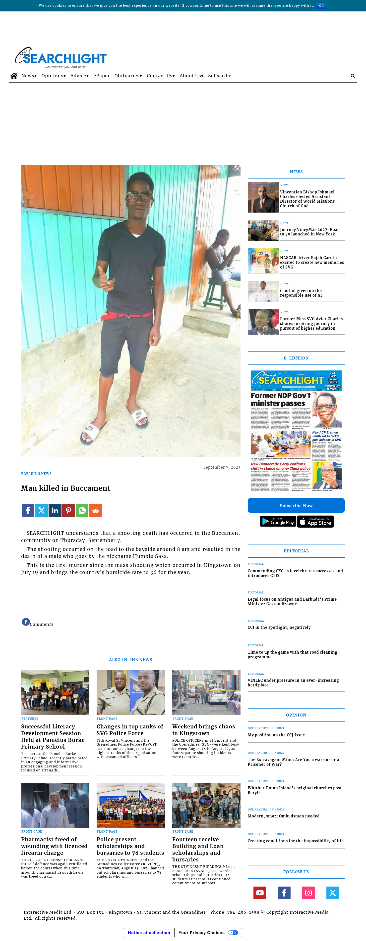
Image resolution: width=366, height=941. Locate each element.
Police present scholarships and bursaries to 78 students (130, 846)
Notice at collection (149, 932)
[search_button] (352, 76)
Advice (78, 76)
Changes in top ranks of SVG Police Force (130, 730)
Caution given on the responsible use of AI (301, 293)
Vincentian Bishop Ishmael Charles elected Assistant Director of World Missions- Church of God (308, 199)
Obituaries (127, 76)
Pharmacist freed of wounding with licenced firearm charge (54, 846)
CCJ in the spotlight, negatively (279, 627)
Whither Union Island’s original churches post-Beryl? (296, 790)
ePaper (102, 76)
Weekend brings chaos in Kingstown (203, 730)
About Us (190, 76)
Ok (321, 5)
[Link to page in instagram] (308, 893)
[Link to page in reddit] (95, 510)
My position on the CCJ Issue (276, 735)
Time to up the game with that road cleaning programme (292, 654)
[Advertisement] (183, 120)
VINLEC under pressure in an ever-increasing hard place (293, 682)
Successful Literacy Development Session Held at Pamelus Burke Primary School (53, 736)
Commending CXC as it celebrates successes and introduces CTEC (295, 573)
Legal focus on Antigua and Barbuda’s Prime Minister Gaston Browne (292, 601)
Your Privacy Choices (202, 932)
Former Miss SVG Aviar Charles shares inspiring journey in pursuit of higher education (311, 323)
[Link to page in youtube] (259, 893)
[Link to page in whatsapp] (82, 510)
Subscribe (220, 76)
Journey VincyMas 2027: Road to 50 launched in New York (310, 232)
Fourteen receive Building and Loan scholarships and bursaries (198, 849)
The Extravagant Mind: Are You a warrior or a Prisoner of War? (293, 762)
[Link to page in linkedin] (55, 510)
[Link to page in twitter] (41, 510)
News (27, 76)
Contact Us (160, 76)
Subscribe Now (296, 505)
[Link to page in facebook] (28, 510)
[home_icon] (14, 76)
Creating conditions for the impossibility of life (296, 841)
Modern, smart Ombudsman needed (284, 816)
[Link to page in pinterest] (68, 510)
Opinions (52, 76)
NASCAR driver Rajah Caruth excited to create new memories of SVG (312, 262)
